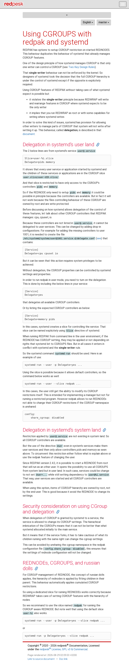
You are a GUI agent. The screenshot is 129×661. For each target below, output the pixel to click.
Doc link (63, 659)
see (99, 238)
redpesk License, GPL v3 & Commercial (64, 649)
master (103, 22)
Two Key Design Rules (81, 67)
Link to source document (41, 659)
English (87, 22)
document (29, 134)
